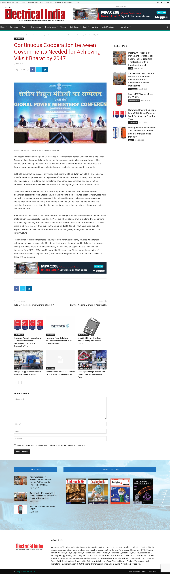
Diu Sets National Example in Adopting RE (88, 305)
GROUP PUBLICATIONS (110, 470)
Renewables (36, 27)
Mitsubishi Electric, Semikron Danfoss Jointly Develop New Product (89, 340)
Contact (77, 2)
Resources (14, 27)
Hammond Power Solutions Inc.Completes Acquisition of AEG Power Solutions (59, 340)
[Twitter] (164, 2)
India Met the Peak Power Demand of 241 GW (34, 305)
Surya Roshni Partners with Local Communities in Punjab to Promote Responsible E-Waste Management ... (141, 79)
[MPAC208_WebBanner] (60, 268)
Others (131, 140)
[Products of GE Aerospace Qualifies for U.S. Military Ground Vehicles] (60, 359)
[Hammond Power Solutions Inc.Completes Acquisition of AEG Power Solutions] (60, 326)
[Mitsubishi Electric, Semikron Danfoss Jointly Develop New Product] (92, 326)
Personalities (123, 27)
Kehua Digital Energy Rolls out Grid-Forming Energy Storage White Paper (91, 374)
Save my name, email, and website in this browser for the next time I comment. (51, 445)
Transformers (50, 27)
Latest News (25, 35)
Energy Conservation (85, 368)
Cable (85, 27)
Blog (23, 2)
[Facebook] (154, 2)
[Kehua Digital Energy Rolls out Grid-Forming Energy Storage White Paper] (92, 359)
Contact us (152, 571)
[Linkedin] (161, 2)
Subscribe (49, 2)
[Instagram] (158, 2)
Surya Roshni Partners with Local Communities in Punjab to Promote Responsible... (43, 495)
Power (24, 27)
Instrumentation (134, 100)
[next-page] (20, 382)
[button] (167, 27)
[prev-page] (15, 382)
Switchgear (74, 27)
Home (2, 27)
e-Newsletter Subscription (64, 2)
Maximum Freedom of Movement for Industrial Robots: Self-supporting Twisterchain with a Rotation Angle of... (140, 58)
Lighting (95, 27)
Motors (63, 27)
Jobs (41, 2)
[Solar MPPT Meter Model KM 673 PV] (119, 99)
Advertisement (33, 2)
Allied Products (108, 27)
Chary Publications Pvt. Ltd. (26, 571)
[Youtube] (168, 2)
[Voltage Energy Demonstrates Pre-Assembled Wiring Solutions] (28, 359)
